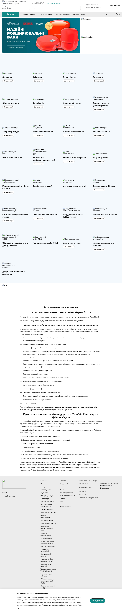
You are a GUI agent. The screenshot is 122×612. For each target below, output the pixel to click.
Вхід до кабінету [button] (65, 484)
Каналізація (45, 499)
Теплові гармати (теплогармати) (46, 505)
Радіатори (44, 493)
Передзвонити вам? (54, 3)
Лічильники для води (48, 523)
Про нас (33, 14)
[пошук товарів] (79, 8)
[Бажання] (102, 14)
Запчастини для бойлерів (46, 575)
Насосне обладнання (48, 512)
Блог (83, 14)
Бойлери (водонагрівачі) (46, 534)
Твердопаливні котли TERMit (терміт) (48, 570)
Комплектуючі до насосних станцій (47, 560)
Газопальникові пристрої (46, 565)
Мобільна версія (10, 496)
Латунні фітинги (46, 538)
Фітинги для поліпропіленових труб (47, 528)
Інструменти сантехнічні (45, 550)
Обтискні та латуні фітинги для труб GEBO (47, 581)
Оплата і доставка (45, 14)
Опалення (44, 484)
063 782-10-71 (38, 3)
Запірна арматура (47, 509)
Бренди (25, 14)
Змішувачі (44, 487)
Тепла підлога (46, 490)
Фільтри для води (47, 496)
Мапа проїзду (104, 488)
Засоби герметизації (48, 546)
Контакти (75, 14)
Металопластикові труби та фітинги (47, 542)
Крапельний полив (47, 501)
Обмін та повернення (62, 14)
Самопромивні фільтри (46, 555)
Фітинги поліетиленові (46, 516)
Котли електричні (47, 520)
